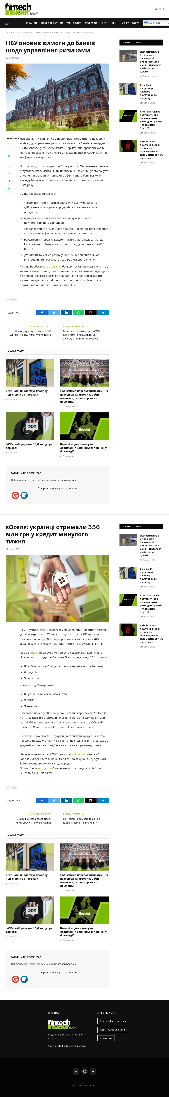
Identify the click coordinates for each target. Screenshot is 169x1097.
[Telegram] (9, 181)
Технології (74, 23)
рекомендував (52, 266)
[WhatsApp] (9, 189)
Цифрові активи (51, 23)
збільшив (78, 754)
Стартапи (91, 23)
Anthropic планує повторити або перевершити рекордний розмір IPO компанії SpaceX (151, 120)
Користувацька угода (113, 1030)
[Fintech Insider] (21, 9)
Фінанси (31, 23)
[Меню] (7, 23)
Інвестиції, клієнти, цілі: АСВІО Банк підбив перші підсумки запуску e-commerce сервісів (81, 335)
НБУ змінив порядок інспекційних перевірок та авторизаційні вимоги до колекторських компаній (84, 396)
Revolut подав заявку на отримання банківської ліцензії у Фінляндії (83, 448)
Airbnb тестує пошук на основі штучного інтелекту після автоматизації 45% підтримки (151, 149)
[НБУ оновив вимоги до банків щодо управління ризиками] (57, 97)
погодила (44, 768)
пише (33, 652)
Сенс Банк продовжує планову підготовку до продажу (27, 392)
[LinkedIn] (9, 164)
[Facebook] (9, 147)
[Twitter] (9, 155)
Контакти (106, 1038)
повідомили (38, 166)
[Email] (9, 172)
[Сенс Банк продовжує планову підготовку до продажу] (30, 373)
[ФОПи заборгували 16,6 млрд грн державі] (30, 426)
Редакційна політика (113, 1021)
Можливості (130, 23)
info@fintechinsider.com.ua (71, 1046)
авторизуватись (67, 480)
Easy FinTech (109, 23)
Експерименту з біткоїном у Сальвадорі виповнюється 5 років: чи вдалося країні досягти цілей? (150, 61)
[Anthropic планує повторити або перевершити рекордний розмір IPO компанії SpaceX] (128, 116)
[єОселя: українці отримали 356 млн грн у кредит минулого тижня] (57, 588)
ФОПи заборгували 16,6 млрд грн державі (29, 446)
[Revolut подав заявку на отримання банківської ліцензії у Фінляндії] (84, 426)
